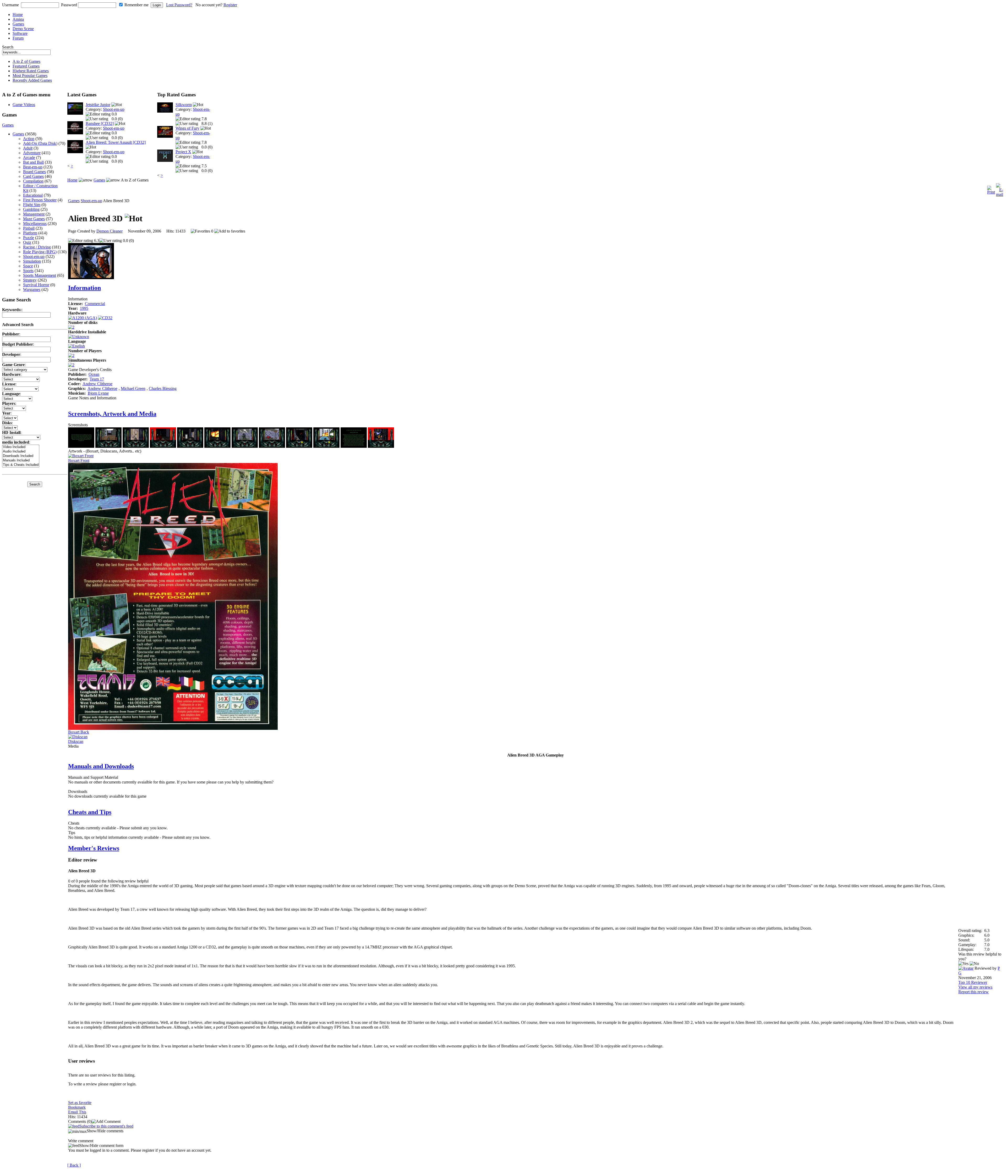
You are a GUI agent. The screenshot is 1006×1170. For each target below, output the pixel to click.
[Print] (991, 188)
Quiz (27, 242)
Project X (183, 152)
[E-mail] (999, 188)
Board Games (34, 171)
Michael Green (133, 388)
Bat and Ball (33, 162)
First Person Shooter (40, 200)
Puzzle (28, 237)
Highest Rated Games (31, 71)
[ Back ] (74, 1165)
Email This (77, 1112)
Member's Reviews (93, 848)
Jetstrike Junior (98, 104)
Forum (18, 38)
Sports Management (39, 275)
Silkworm (184, 104)
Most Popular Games (30, 75)
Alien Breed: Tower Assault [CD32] (116, 142)
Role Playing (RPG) (40, 252)
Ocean (94, 374)
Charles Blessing (163, 388)
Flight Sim (31, 204)
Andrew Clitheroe (97, 384)
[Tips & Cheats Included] (20, 465)
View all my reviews (975, 987)
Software (20, 33)
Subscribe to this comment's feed (106, 1126)
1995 (84, 308)
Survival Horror (36, 285)
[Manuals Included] (20, 460)
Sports (28, 270)
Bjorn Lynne (98, 393)
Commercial (95, 303)
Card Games (33, 176)
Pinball (29, 228)
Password (69, 5)
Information (84, 287)
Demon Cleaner (109, 231)
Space (28, 266)
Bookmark (77, 1107)
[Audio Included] (20, 451)
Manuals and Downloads (101, 766)
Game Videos (24, 104)
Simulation (32, 261)
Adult (27, 148)
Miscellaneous (35, 223)
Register (230, 5)
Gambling (31, 209)
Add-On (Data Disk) (40, 143)
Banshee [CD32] (100, 123)
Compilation (33, 181)
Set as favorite (79, 1102)
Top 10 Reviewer (972, 982)
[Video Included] (20, 447)
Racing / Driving (37, 247)
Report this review (973, 992)
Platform (30, 233)
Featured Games (26, 66)
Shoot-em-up (34, 256)
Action (28, 138)
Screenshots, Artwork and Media (112, 413)
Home (18, 14)
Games (18, 24)
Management (34, 214)
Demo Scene (23, 28)
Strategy (30, 280)
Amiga (18, 19)
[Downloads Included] (20, 456)
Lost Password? (179, 5)
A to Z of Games (26, 61)
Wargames (31, 289)
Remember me (136, 5)
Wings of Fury (187, 128)
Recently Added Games (32, 80)
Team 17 (97, 379)
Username (10, 5)
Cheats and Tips (89, 812)
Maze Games (34, 219)
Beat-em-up (32, 167)
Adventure (32, 153)
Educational (33, 195)
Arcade (29, 157)
